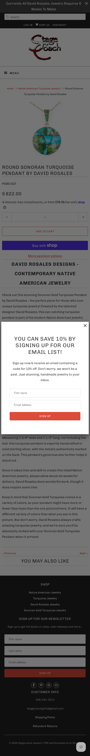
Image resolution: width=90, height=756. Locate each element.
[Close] (83, 328)
